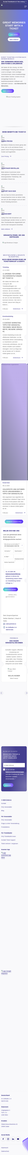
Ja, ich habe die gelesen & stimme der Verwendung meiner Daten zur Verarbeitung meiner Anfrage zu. (14, 577)
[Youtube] (18, 1139)
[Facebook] (3, 1139)
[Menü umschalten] (25, 6)
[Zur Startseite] (5, 6)
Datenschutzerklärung (13, 574)
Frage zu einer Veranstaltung (10, 823)
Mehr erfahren (14, 39)
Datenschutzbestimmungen (15, 772)
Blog (2, 810)
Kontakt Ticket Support (8, 840)
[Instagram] (8, 1139)
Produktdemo (5, 827)
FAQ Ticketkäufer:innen (8, 836)
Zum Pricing (5, 156)
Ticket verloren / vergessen (9, 843)
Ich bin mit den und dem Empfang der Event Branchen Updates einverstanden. (15, 774)
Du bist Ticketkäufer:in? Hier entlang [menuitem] (14, 1)
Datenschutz (5, 1151)
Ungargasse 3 (5, 1110)
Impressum (4, 1147)
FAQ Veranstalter (6, 807)
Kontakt (3, 803)
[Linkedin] (13, 1139)
